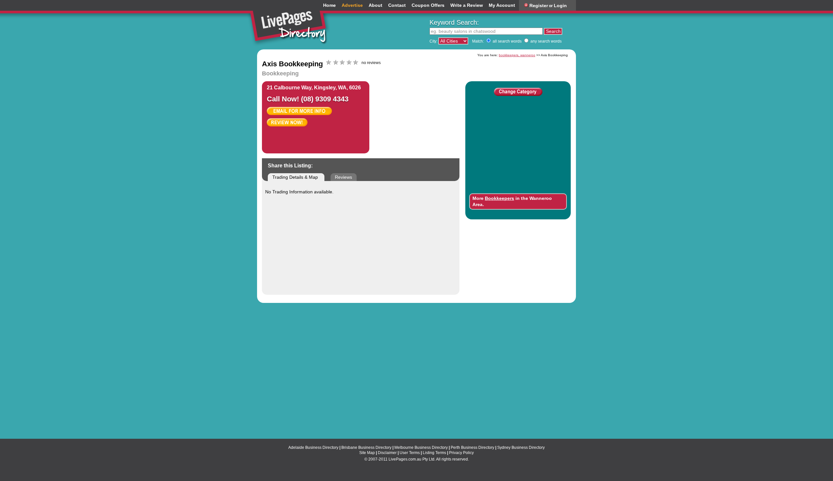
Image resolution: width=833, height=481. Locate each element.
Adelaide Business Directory (313, 447)
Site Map (367, 452)
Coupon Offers (428, 5)
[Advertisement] (426, 113)
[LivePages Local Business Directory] (291, 24)
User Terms (410, 452)
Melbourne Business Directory (421, 447)
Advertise (352, 5)
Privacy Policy (461, 452)
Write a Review (466, 5)
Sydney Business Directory (521, 447)
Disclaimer (387, 452)
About (375, 5)
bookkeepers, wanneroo (517, 55)
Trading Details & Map (295, 177)
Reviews (343, 177)
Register (538, 5)
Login (560, 5)
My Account (502, 5)
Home (329, 5)
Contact (397, 5)
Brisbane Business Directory (366, 447)
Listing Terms (434, 452)
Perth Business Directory (472, 447)
